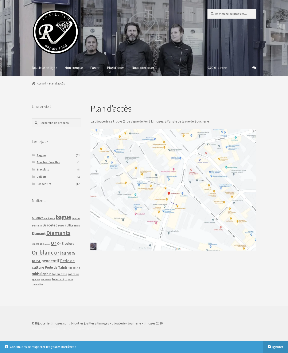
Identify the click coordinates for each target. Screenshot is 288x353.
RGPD (180, 13)
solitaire (73, 274)
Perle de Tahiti (56, 267)
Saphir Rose (59, 274)
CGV (192, 13)
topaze (69, 279)
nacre (47, 244)
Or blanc (43, 252)
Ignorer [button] (277, 347)
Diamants (58, 233)
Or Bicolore (65, 243)
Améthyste (49, 218)
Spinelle (36, 279)
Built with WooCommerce (93, 328)
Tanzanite (46, 279)
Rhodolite (74, 267)
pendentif (50, 260)
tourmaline (37, 284)
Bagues (41, 155)
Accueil (41, 83)
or (54, 243)
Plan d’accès (115, 67)
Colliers (42, 177)
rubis (36, 273)
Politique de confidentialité (51, 328)
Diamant (39, 233)
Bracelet (49, 225)
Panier (95, 67)
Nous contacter (143, 67)
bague (63, 217)
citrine (61, 225)
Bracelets (43, 169)
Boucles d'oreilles (48, 162)
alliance (38, 218)
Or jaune (62, 253)
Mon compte (74, 67)
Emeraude (38, 243)
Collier (69, 225)
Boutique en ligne (44, 67)
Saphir (45, 273)
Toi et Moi (58, 279)
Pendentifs (44, 184)
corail (77, 225)
